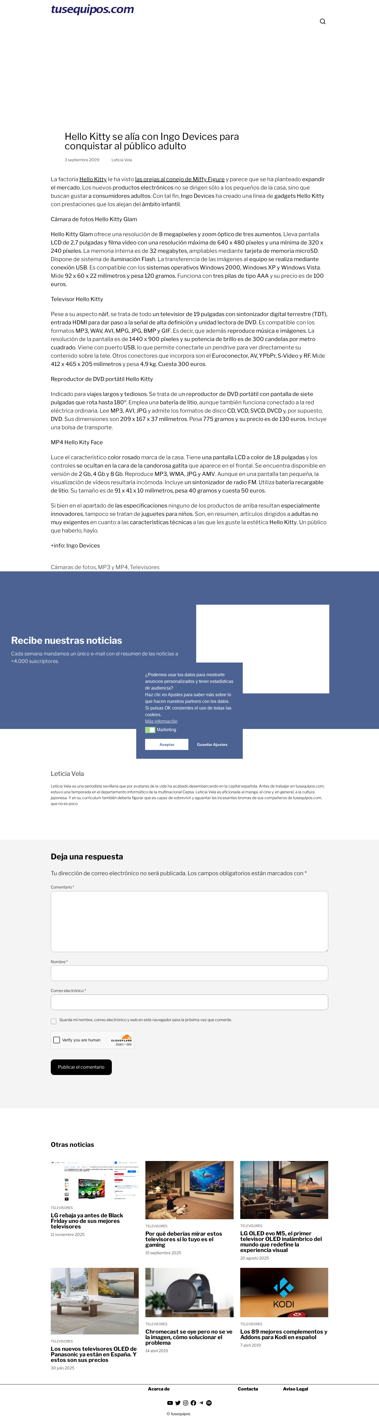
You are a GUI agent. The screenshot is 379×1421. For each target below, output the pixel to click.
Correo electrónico (68, 990)
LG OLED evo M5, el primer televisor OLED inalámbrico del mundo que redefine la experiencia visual (281, 1242)
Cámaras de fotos (73, 567)
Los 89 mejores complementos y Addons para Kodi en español (283, 1334)
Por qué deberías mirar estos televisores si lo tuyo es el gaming (183, 1239)
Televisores (145, 567)
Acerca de (159, 1389)
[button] (150, 730)
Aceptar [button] (167, 744)
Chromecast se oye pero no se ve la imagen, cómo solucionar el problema (189, 1337)
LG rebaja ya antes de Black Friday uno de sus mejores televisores (87, 1221)
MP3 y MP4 (113, 567)
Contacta (248, 1389)
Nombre (59, 961)
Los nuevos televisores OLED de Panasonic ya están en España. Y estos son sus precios (94, 1354)
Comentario (62, 887)
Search (322, 21)
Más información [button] (161, 721)
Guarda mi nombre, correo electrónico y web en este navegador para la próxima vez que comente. (145, 1019)
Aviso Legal (295, 1389)
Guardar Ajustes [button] (212, 744)
